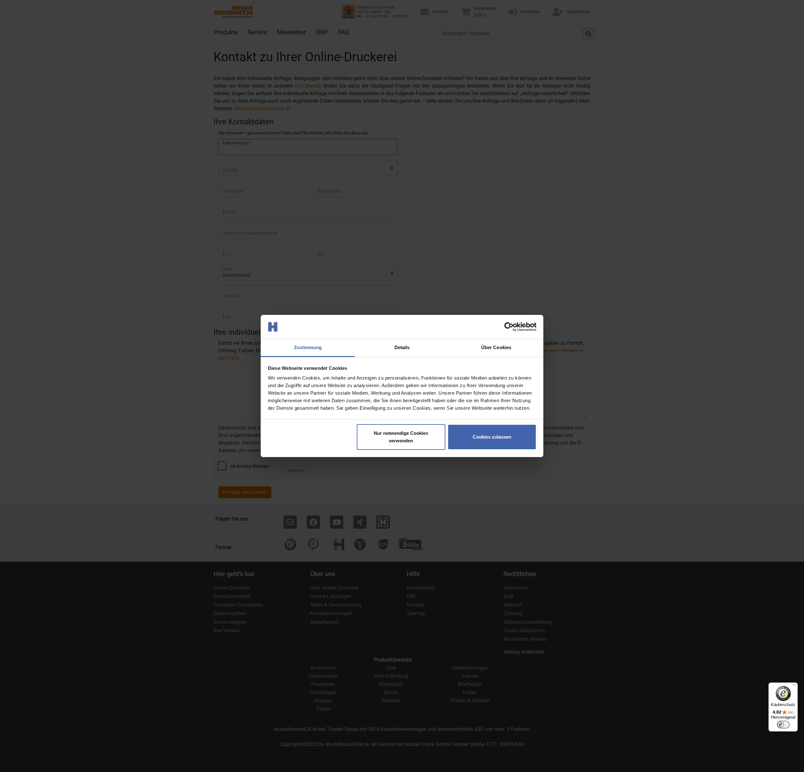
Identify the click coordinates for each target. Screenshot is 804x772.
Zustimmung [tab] (308, 347)
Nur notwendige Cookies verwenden (401, 436)
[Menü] (794, 686)
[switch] (783, 724)
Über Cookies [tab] (496, 347)
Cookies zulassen (492, 437)
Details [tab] (402, 347)
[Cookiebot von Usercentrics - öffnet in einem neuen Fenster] (508, 327)
